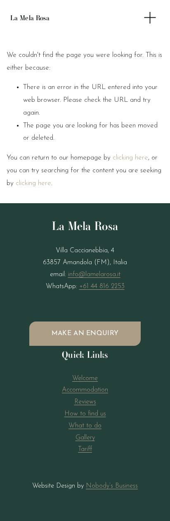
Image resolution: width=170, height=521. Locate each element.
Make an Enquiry (85, 333)
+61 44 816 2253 (102, 286)
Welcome (85, 378)
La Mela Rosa (30, 17)
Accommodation (85, 390)
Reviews (85, 402)
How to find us (85, 414)
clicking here (130, 157)
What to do (85, 425)
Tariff (85, 449)
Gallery (85, 437)
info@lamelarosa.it (94, 274)
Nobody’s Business (112, 486)
